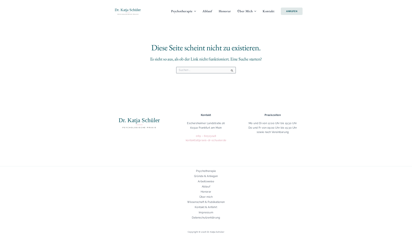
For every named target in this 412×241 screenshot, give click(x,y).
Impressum (206, 212)
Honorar (225, 11)
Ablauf (207, 11)
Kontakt (268, 11)
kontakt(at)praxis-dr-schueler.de (206, 140)
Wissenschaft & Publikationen (206, 202)
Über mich (245, 11)
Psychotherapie (181, 11)
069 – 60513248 (206, 135)
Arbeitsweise (206, 181)
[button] (194, 11)
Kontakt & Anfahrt (206, 207)
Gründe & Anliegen (206, 176)
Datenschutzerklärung (206, 217)
